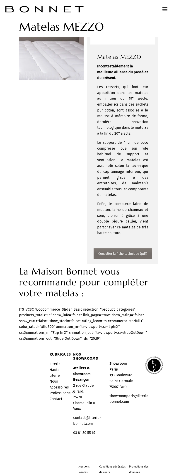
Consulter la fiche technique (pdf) (122, 254)
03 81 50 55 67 (84, 432)
